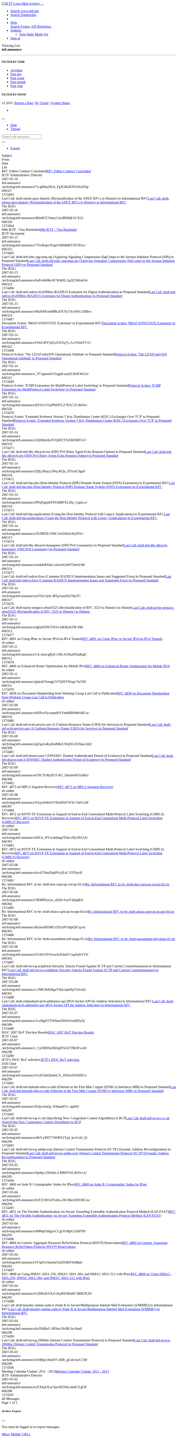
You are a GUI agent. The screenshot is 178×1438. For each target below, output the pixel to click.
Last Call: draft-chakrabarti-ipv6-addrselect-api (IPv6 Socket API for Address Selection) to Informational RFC (88, 1003)
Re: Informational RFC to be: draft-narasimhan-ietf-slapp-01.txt (131, 939)
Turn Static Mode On (33, 34)
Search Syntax (20, 26)
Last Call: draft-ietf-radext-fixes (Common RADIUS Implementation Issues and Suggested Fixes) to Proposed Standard (86, 578)
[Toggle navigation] (42, 4)
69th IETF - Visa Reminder (58, 229)
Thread (15, 129)
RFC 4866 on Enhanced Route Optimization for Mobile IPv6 (128, 666)
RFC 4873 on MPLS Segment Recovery (85, 787)
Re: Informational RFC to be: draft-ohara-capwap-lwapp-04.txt (131, 911)
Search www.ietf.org (24, 11)
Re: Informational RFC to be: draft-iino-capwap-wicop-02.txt (127, 884)
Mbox (6, 1434)
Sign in (15, 38)
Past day (16, 74)
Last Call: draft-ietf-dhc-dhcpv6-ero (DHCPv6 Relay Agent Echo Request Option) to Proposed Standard (87, 453)
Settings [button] (15, 30)
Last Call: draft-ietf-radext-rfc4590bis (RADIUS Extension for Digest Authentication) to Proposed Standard (89, 294)
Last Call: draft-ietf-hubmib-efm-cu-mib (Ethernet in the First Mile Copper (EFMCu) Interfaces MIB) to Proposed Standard (89, 1089)
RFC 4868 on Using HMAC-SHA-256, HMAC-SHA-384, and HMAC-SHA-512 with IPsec (86, 1276)
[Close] (3, 1420)
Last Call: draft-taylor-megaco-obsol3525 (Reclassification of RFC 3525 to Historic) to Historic (88, 609)
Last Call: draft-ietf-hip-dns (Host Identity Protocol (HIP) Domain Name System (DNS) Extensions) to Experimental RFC (88, 485)
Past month (18, 82)
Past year (16, 86)
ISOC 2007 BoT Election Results (71, 1032)
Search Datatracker (23, 15)
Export (15, 148)
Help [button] (13, 22)
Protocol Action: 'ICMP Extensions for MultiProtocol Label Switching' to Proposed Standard (81, 387)
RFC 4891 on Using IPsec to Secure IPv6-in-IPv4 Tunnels (122, 639)
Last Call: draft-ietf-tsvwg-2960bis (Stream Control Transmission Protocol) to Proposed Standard (86, 1342)
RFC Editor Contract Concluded (68, 171)
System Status (60, 103)
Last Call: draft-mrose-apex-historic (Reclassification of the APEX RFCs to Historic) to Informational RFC (85, 200)
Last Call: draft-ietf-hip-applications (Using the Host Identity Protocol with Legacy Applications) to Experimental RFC (86, 516)
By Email (41, 103)
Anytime (16, 70)
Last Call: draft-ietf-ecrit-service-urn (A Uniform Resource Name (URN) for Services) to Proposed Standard (86, 726)
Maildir (16, 1434)
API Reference (41, 26)
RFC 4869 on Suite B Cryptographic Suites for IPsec (110, 1184)
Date (13, 125)
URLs (26, 1434)
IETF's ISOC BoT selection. (60, 1060)
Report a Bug (24, 103)
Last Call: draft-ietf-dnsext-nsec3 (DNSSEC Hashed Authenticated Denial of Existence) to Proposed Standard (88, 757)
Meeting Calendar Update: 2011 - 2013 (82, 1371)
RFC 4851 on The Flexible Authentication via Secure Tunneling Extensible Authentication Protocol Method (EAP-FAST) (89, 1213)
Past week (17, 78)
